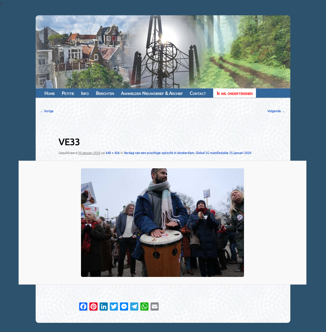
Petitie (68, 93)
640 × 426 (113, 153)
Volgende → (276, 111)
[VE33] (162, 222)
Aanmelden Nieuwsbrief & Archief (152, 93)
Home (49, 93)
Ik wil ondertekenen (235, 93)
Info (85, 93)
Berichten (105, 93)
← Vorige (46, 111)
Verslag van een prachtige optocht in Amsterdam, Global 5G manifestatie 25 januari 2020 (187, 153)
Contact (198, 93)
